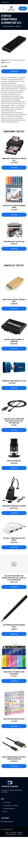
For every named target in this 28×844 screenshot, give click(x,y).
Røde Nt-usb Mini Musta (14, 461)
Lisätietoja (14, 71)
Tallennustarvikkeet (8, 26)
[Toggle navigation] (3, 8)
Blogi (5, 811)
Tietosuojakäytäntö (10, 834)
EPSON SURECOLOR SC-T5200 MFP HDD (14, 241)
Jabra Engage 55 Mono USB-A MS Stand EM (14, 506)
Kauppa (23, 8)
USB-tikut (18, 26)
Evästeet (20, 832)
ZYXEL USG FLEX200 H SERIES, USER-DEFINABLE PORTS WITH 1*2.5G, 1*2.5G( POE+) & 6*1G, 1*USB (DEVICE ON (14, 578)
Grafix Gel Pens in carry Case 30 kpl (14, 719)
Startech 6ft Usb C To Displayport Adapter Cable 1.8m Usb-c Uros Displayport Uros (14, 421)
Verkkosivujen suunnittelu (11, 805)
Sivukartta (20, 834)
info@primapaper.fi (6, 2)
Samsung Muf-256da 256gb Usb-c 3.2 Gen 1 (14, 381)
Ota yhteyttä (13, 832)
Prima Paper (7, 802)
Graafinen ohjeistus (9, 808)
